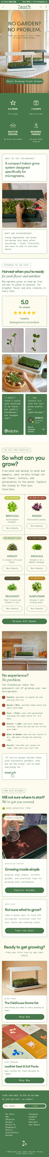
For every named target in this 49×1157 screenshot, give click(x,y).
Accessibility (11, 1133)
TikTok (32, 1119)
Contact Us (10, 1125)
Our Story (9, 1114)
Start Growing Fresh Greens (24, 81)
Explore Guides (24, 890)
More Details (12, 528)
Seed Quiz (33, 1122)
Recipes (8, 1122)
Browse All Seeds (24, 621)
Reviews (8, 1135)
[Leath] (24, 7)
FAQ (6, 1117)
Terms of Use (27, 1153)
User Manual (34, 1125)
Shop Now (24, 1016)
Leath (14, 1152)
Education (9, 1119)
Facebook (33, 1117)
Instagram (33, 1114)
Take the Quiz (24, 930)
